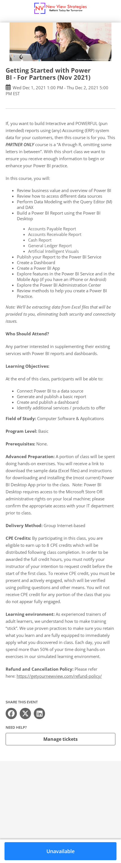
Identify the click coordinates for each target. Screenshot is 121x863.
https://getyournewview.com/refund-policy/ (59, 676)
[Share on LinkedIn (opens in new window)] (39, 713)
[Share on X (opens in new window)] (25, 713)
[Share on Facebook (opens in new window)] (11, 713)
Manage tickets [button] (60, 739)
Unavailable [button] (60, 851)
